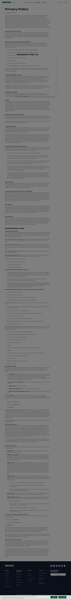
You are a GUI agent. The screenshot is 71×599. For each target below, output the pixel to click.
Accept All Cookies (62, 597)
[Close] (69, 597)
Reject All (54, 597)
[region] (35, 597)
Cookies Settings (46, 597)
